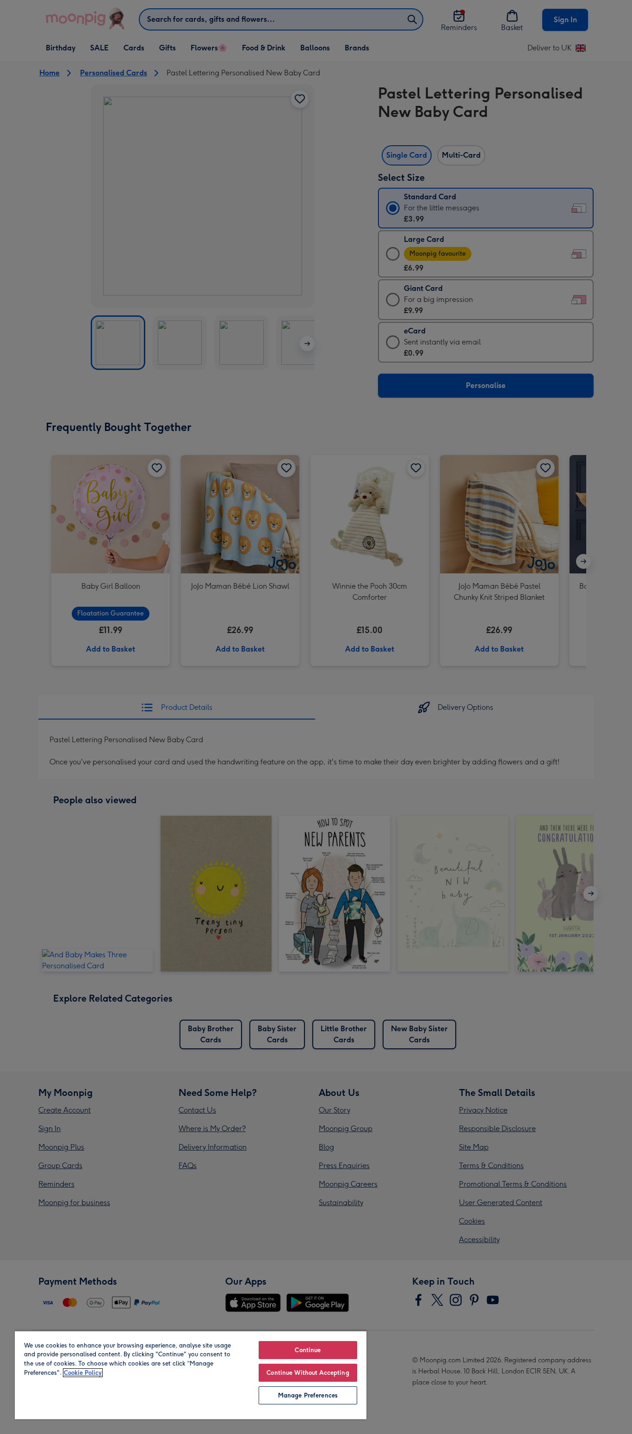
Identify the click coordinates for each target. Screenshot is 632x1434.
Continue (308, 1350)
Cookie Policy (83, 1372)
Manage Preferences (308, 1395)
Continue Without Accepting (307, 1372)
